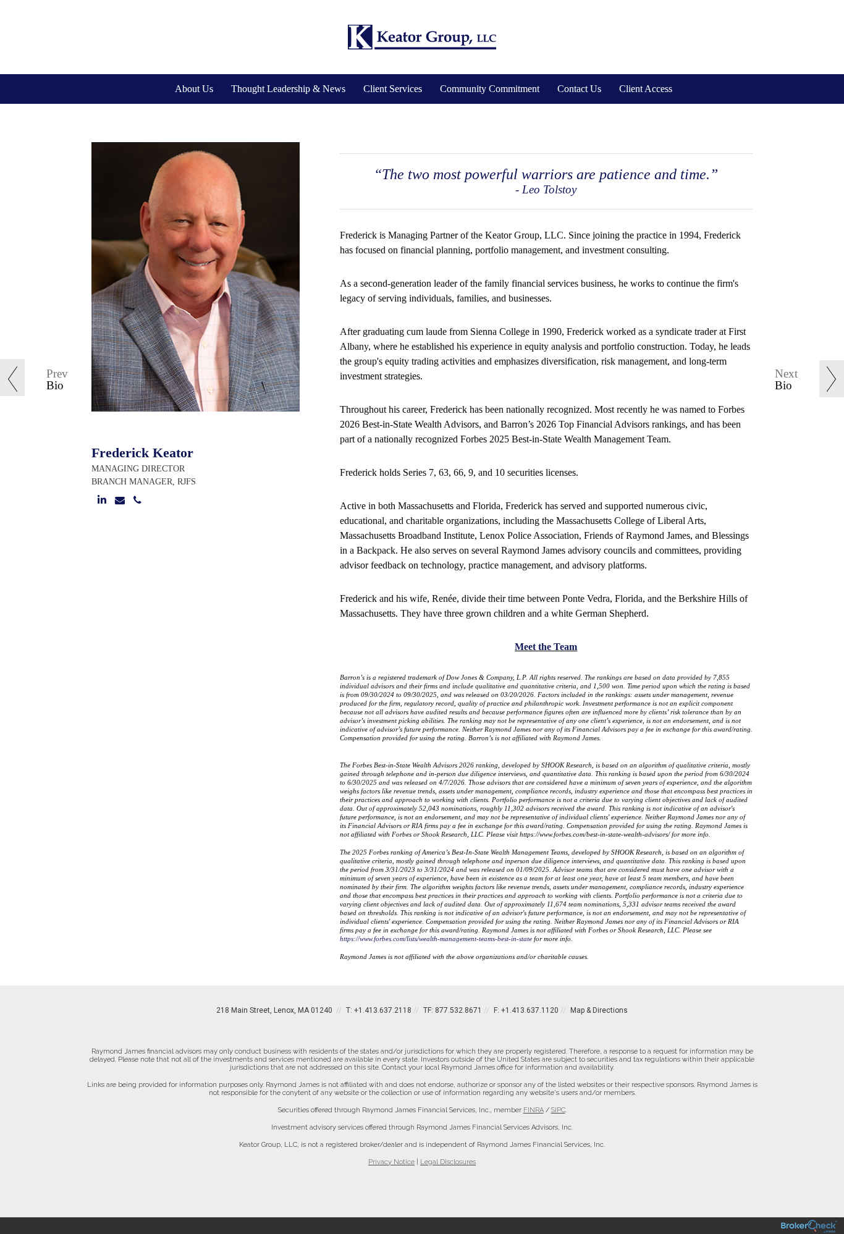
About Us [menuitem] (194, 88)
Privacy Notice (391, 1162)
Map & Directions (599, 1010)
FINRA (533, 1110)
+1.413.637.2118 (382, 1010)
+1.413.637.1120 (530, 1010)
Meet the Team (546, 646)
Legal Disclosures (448, 1162)
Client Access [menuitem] (645, 88)
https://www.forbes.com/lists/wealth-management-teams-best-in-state (436, 938)
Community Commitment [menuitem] (489, 88)
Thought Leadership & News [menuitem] (288, 88)
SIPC (558, 1110)
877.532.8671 (458, 1010)
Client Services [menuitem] (392, 88)
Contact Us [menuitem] (579, 88)
